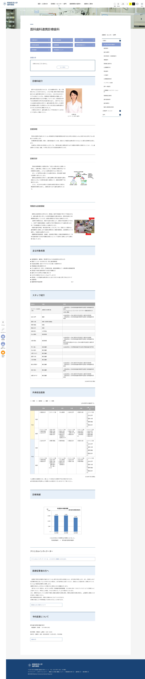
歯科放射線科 (107, 99)
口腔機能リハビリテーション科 (111, 91)
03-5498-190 (45, 627)
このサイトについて (42, 672)
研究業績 (34, 50)
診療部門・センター (108, 111)
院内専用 (85, 672)
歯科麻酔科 (106, 103)
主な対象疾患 (57, 40)
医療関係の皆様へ (75, 4)
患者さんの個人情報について (56, 672)
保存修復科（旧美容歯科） (110, 56)
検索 (115, 6)
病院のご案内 (88, 4)
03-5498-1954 (70, 588)
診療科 (36, 10)
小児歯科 (106, 75)
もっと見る (62, 67)
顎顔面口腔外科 (108, 63)
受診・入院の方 (43, 4)
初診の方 (33, 639)
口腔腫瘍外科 (107, 67)
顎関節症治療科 (108, 95)
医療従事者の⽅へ (81, 45)
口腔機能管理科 (108, 79)
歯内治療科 (106, 52)
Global (118, 6)
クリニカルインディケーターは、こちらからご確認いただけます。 (49, 559)
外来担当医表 (35, 45)
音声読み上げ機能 (137, 4)
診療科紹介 (35, 40)
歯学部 (77, 672)
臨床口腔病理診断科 (109, 107)
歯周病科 (106, 48)
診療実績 (56, 45)
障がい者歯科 (107, 86)
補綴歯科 (106, 59)
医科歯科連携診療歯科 (109, 44)
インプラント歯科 (108, 82)
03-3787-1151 (57, 669)
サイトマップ (31, 672)
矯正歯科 (106, 71)
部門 (104, 114)
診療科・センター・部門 (59, 4)
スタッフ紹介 (79, 40)
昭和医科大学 (69, 672)
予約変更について (58, 50)
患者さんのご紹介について (38, 605)
